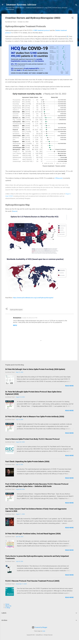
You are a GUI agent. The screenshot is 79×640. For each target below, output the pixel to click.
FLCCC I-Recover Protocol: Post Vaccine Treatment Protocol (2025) (32, 581)
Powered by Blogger (40, 627)
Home (7, 604)
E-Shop (7, 608)
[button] (72, 18)
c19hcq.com (58, 178)
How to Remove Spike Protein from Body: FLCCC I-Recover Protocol (32, 439)
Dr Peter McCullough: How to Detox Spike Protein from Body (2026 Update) (35, 369)
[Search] (76, 5)
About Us (8, 606)
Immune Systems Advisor (21, 4)
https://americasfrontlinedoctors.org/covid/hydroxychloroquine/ (33, 298)
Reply (15, 325)
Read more (69, 386)
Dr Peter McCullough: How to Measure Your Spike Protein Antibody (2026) (34, 417)
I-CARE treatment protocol (41, 30)
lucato (43, 631)
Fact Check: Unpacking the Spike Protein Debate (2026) (27, 461)
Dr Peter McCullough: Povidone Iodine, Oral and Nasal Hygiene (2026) (33, 534)
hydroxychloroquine (16, 309)
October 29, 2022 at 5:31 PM (29, 318)
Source (14, 211)
